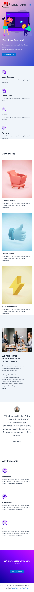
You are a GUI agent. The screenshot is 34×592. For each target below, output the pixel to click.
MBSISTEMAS (18, 5)
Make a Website (9, 54)
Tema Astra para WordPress (20, 588)
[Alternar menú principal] (30, 5)
